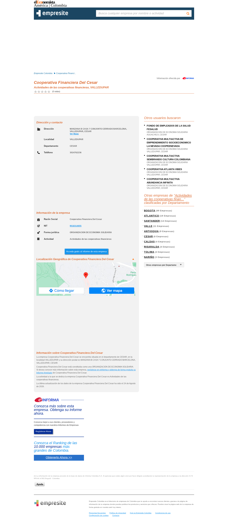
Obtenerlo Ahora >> (59, 457)
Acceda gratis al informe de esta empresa (86, 251)
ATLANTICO (151, 215)
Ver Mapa (74, 134)
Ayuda (40, 484)
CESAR (148, 236)
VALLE (148, 226)
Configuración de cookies (98, 515)
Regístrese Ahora (43, 431)
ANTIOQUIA (151, 231)
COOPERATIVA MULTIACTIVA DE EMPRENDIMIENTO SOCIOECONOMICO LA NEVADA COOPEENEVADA (169, 142)
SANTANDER (152, 221)
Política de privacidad (117, 513)
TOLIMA (149, 252)
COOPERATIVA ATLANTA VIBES (164, 169)
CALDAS (149, 241)
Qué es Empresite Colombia (140, 513)
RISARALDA (151, 246)
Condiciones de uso (163, 513)
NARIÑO (149, 257)
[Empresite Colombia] (52, 16)
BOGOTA (149, 210)
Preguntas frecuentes (97, 513)
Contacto (115, 515)
